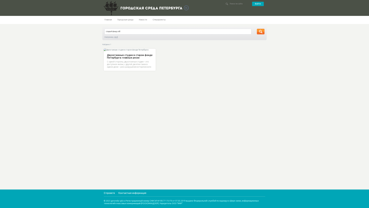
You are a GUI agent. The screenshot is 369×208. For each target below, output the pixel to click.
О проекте (109, 193)
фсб (116, 37)
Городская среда (125, 19)
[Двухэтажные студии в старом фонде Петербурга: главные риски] (106, 50)
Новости (143, 19)
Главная (108, 19)
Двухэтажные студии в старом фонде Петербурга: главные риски (130, 56)
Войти (258, 4)
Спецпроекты (159, 19)
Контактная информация (132, 193)
